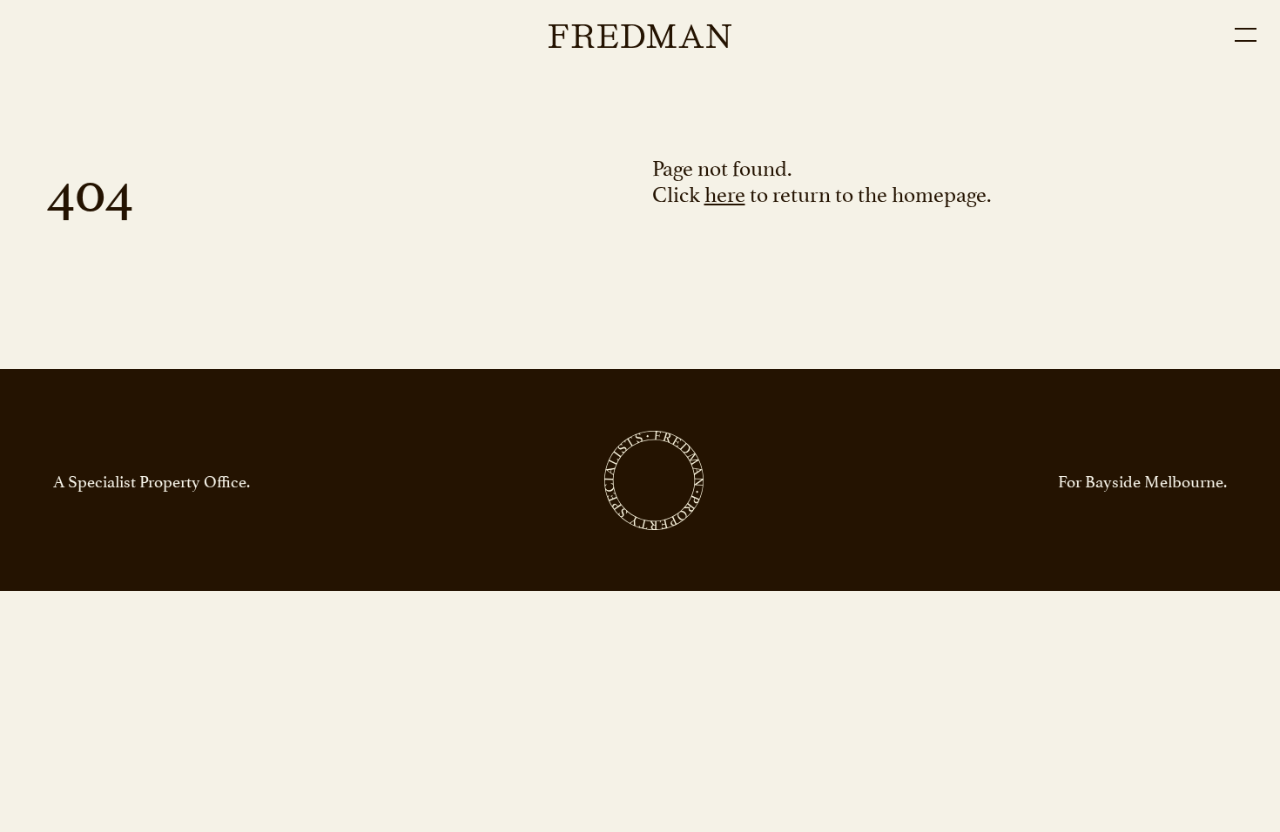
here (724, 192)
